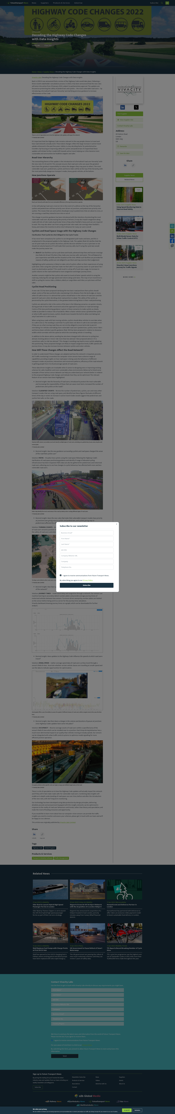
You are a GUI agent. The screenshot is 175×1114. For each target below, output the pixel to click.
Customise (137, 1110)
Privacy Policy (88, 580)
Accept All (127, 1110)
